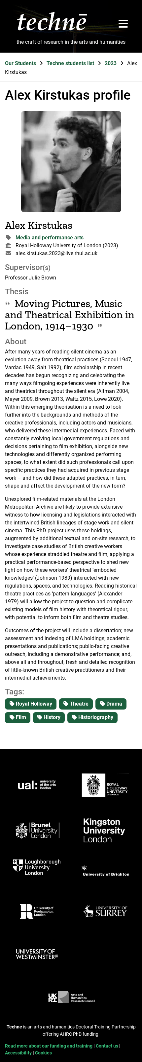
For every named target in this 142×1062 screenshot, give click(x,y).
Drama (113, 704)
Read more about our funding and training (49, 1046)
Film (20, 717)
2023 (111, 63)
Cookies (43, 1053)
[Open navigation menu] (123, 24)
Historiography (95, 717)
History (51, 717)
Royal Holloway (33, 704)
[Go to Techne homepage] (52, 30)
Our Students (21, 63)
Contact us (107, 1046)
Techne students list (71, 63)
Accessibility (19, 1053)
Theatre (78, 704)
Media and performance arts (50, 237)
